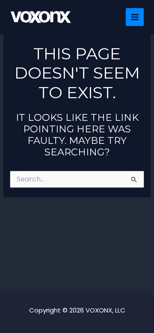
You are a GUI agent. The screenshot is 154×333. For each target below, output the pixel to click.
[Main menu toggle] (135, 17)
